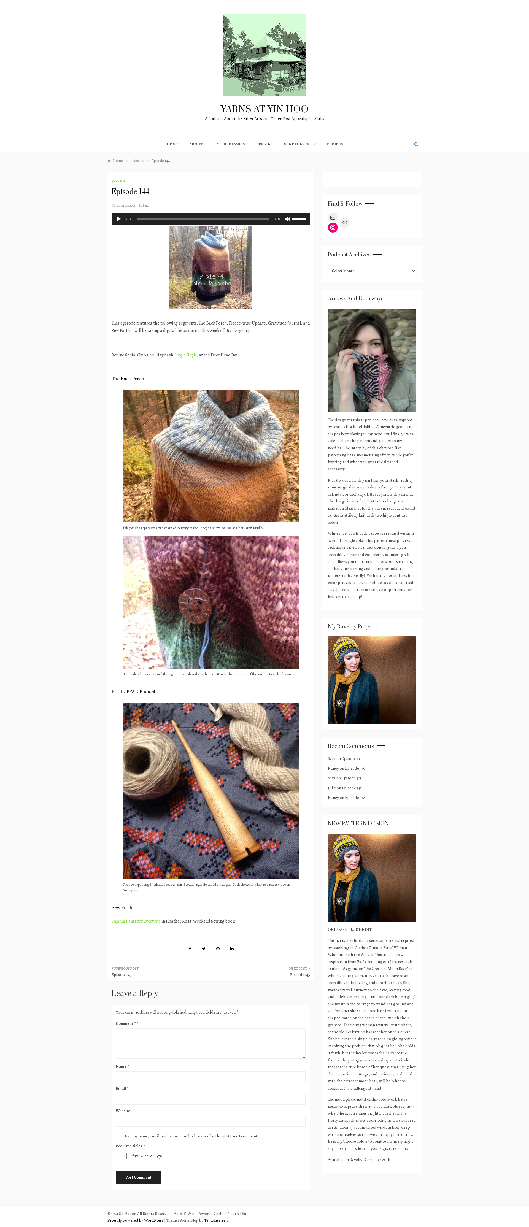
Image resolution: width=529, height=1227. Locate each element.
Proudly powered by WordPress (135, 1220)
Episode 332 (355, 797)
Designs (264, 144)
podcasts (118, 180)
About (196, 144)
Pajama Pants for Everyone (136, 921)
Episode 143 (121, 974)
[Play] (119, 219)
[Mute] (287, 219)
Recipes (334, 144)
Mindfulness (298, 144)
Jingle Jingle (186, 355)
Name (122, 1066)
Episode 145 (300, 974)
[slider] (299, 218)
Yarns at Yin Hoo (265, 110)
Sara (146, 205)
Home (172, 144)
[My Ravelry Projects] (372, 679)
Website (123, 1111)
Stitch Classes (229, 144)
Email (122, 1088)
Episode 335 (351, 758)
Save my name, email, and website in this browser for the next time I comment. (191, 1136)
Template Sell (216, 1220)
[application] (211, 219)
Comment (126, 1023)
